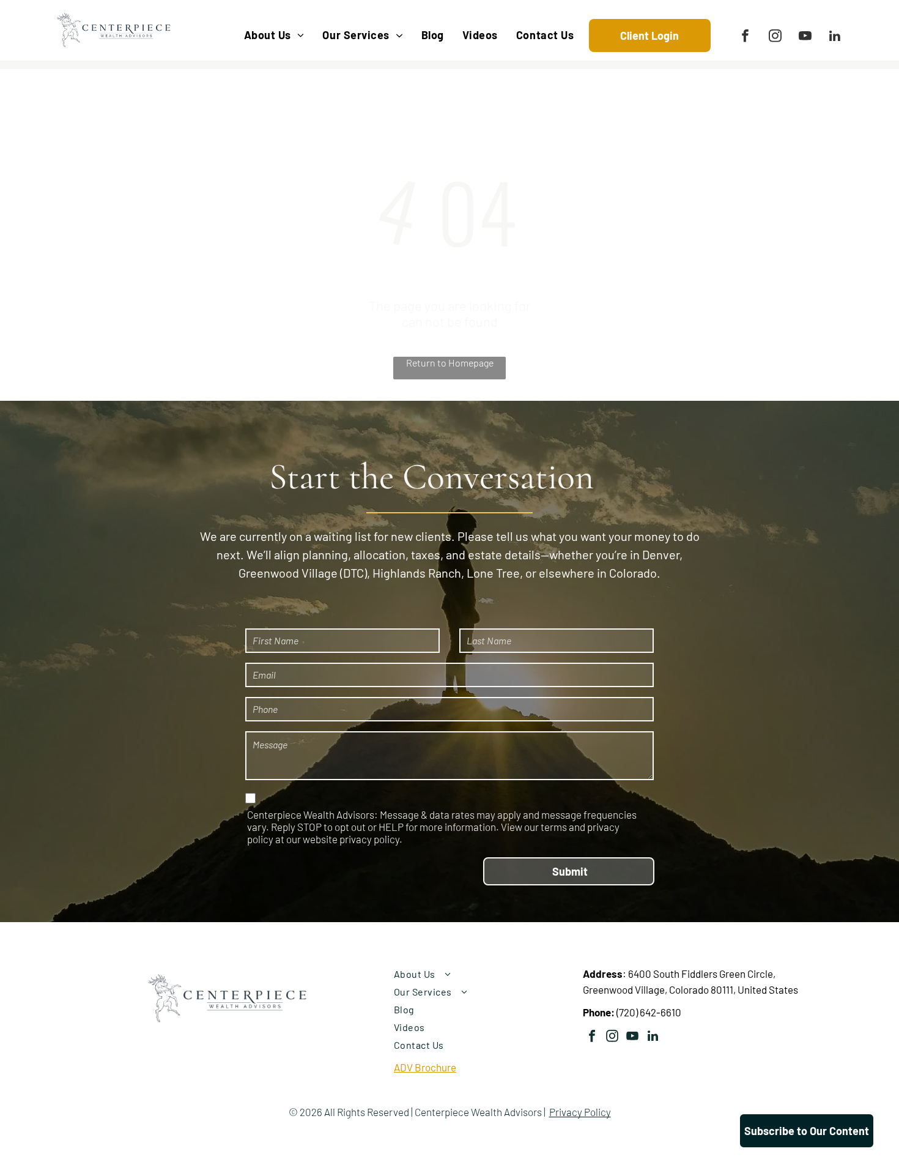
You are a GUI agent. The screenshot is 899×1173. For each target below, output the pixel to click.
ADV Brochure (425, 1067)
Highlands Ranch (416, 572)
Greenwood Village (288, 572)
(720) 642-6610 (648, 1012)
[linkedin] (835, 37)
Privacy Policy (580, 1112)
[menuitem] (274, 35)
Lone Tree (493, 572)
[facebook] (745, 37)
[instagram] (775, 37)
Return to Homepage (450, 362)
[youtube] (805, 37)
